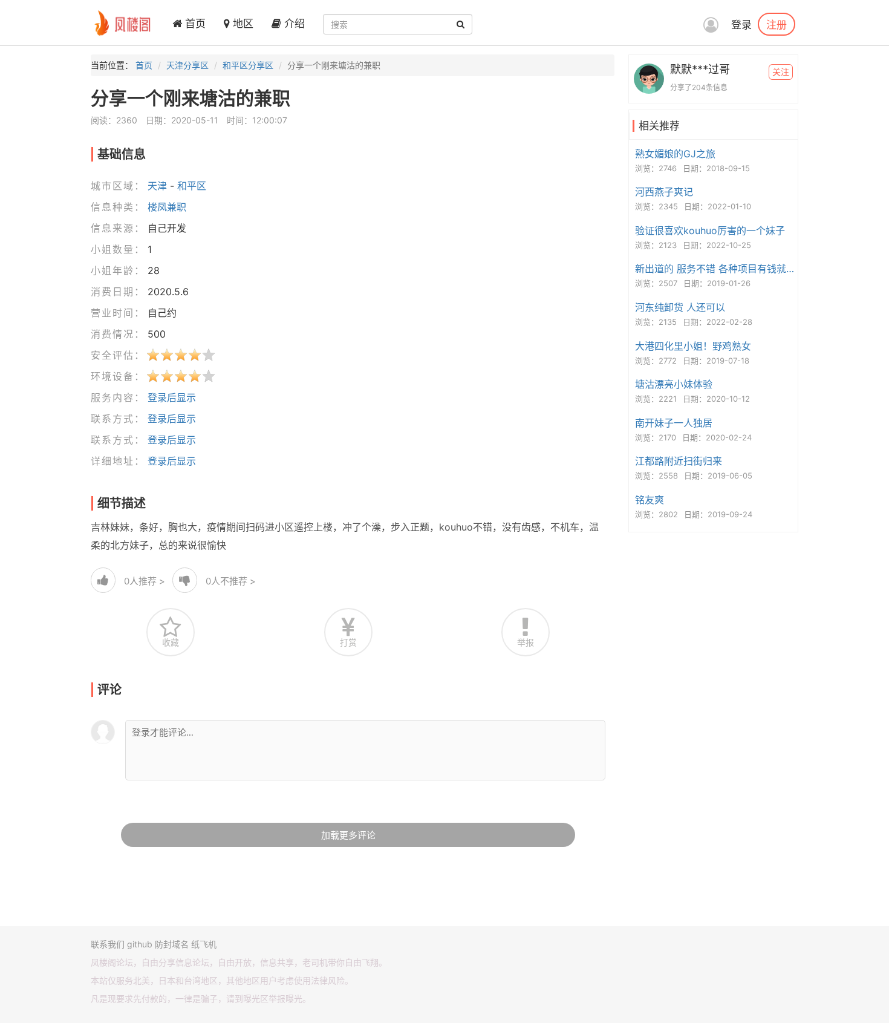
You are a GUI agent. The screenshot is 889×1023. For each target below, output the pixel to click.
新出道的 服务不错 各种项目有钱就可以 (715, 269)
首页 (194, 24)
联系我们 (108, 944)
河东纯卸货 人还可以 (680, 307)
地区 (241, 24)
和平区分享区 (248, 65)
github (139, 944)
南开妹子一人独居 (673, 423)
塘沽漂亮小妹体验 (673, 384)
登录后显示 (172, 397)
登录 (741, 25)
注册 (776, 24)
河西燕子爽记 (664, 192)
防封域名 (172, 944)
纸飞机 (204, 944)
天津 (157, 186)
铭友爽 (649, 500)
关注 (780, 72)
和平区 (191, 186)
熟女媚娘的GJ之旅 (675, 154)
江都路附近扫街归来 (678, 461)
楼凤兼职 (167, 207)
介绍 (293, 24)
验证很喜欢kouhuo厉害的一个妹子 (710, 230)
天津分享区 (187, 65)
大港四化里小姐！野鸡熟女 (693, 346)
